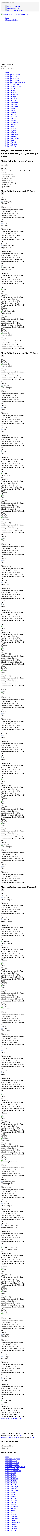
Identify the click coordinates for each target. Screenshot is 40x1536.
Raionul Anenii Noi (12, 84)
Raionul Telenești (11, 144)
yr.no (20, 1435)
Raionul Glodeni (11, 114)
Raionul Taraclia (11, 142)
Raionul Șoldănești (12, 134)
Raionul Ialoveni (11, 118)
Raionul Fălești (10, 110)
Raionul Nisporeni (11, 122)
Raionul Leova (10, 120)
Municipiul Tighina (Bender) (15, 82)
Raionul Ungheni (11, 146)
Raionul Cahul (10, 90)
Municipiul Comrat (12, 78)
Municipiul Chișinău (12, 75)
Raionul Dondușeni (12, 102)
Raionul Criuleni (11, 100)
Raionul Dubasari (11, 106)
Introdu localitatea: (7, 64)
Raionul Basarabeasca (13, 86)
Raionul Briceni (10, 88)
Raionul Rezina (10, 128)
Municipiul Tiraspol (12, 80)
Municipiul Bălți (11, 76)
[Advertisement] (20, 42)
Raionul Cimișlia (11, 98)
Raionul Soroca (10, 136)
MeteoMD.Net (6, 1437)
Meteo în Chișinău (11, 20)
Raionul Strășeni (11, 140)
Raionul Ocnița (10, 124)
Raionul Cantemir (11, 94)
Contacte (15, 1437)
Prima (7, 18)
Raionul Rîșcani (11, 130)
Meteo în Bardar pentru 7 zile (11, 1418)
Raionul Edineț (10, 108)
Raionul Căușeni (11, 96)
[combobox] (11, 67)
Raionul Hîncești (11, 116)
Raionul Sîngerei (11, 132)
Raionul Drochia (11, 104)
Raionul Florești (11, 112)
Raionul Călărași (11, 92)
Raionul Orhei (10, 126)
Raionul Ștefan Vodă (12, 138)
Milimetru (32, 1437)
